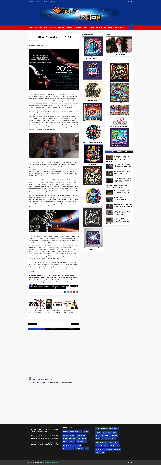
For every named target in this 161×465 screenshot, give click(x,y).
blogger (71, 329)
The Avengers (100, 452)
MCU (112, 446)
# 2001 (35, 286)
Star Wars (105, 435)
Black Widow (79, 449)
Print (92, 27)
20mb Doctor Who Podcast (63, 280)
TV (81, 432)
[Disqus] (54, 353)
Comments (45, 1)
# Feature (57, 286)
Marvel (98, 435)
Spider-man (78, 445)
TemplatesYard (46, 462)
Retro (114, 439)
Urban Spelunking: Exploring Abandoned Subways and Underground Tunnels (118, 221)
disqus (37, 329)
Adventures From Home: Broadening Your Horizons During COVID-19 (122, 212)
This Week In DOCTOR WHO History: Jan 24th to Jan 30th (123, 205)
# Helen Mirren (65, 286)
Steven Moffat (105, 439)
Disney (65, 442)
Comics (72, 435)
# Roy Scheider (51, 288)
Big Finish (104, 429)
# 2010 (40, 286)
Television (77, 27)
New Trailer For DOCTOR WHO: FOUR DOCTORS (122, 172)
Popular (110, 152)
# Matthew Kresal (34, 288)
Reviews (53, 27)
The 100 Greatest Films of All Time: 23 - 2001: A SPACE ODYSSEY (36, 312)
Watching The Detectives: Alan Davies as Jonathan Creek (119, 53)
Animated (99, 446)
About (37, 1)
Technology (99, 449)
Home (31, 1)
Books (65, 438)
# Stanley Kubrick (60, 288)
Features (61, 27)
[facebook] (128, 1)
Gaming (85, 27)
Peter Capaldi (81, 435)
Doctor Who (118, 27)
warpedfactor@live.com (36, 446)
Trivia (104, 432)
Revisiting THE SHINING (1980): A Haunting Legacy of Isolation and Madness (53, 312)
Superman (108, 449)
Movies (69, 27)
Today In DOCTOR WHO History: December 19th (121, 191)
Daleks (116, 442)
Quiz (86, 449)
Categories (43, 27)
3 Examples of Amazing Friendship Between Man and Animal (117, 186)
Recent (119, 152)
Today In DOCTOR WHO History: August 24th (121, 198)
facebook (54, 329)
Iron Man (117, 449)
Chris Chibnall (67, 445)
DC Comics (113, 435)
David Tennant (81, 438)
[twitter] (131, 1)
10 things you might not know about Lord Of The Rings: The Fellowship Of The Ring (117, 158)
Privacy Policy (55, 462)
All (36, 27)
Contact (53, 1)
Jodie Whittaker (81, 442)
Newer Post (32, 324)
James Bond (99, 442)
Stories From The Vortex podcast (39, 280)
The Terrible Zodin (61, 282)
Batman (72, 442)
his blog (48, 282)
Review (65, 435)
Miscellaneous (101, 27)
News (110, 27)
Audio (117, 446)
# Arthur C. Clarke (48, 286)
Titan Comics (112, 432)
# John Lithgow (74, 286)
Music (97, 439)
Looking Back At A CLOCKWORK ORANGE (69, 311)
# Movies (43, 288)
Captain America (68, 449)
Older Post (75, 324)
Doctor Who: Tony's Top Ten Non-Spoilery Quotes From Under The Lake (123, 180)
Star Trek (72, 438)
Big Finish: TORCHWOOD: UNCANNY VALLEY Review (122, 165)
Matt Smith (108, 442)
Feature (65, 432)
